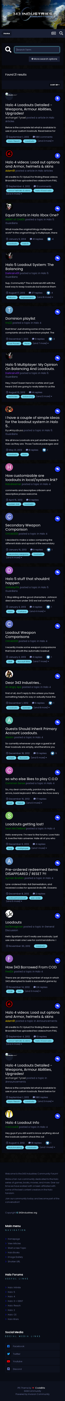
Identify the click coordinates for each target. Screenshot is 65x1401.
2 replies (40, 893)
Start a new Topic (17, 1247)
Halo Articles (45, 170)
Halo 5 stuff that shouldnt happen (27, 580)
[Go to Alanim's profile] (9, 720)
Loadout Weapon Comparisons (20, 634)
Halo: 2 (11, 1310)
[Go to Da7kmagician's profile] (9, 914)
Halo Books (14, 1252)
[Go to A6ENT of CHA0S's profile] (9, 206)
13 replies (41, 753)
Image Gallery (15, 1257)
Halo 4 (37, 323)
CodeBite (40, 1387)
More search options (45, 59)
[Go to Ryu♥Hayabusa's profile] (9, 409)
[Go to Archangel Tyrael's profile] (9, 96)
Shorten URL (14, 1261)
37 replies (36, 292)
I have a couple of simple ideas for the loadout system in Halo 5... (32, 421)
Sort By (54, 85)
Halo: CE (12, 1314)
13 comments (43, 186)
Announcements (47, 1021)
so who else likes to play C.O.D (31, 778)
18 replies (36, 1143)
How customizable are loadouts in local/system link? (31, 477)
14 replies (36, 392)
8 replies (33, 450)
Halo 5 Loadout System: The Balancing (29, 266)
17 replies (41, 798)
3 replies (39, 339)
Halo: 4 (11, 1296)
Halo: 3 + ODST (15, 1301)
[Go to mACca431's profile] (9, 1114)
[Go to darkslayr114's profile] (9, 570)
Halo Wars (13, 1319)
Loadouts (13, 922)
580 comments (44, 137)
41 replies (37, 239)
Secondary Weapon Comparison (22, 527)
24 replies (41, 987)
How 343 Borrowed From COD (31, 967)
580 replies (41, 1097)
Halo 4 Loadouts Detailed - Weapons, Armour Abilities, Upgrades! (28, 109)
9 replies (38, 549)
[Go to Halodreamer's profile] (9, 467)
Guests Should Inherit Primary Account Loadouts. (31, 730)
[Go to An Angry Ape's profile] (9, 674)
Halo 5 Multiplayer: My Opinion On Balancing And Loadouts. (31, 366)
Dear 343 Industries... (23, 682)
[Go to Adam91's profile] (9, 153)
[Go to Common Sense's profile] (9, 770)
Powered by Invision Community (33, 1394)
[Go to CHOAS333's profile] (9, 516)
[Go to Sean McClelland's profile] (9, 815)
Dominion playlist (20, 318)
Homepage (14, 1238)
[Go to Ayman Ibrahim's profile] (9, 861)
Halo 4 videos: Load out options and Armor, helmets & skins (32, 164)
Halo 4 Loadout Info (22, 1122)
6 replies (39, 703)
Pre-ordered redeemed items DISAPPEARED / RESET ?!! (31, 871)
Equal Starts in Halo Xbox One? (32, 215)
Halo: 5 (11, 1292)
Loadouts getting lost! (24, 824)
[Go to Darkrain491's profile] (9, 256)
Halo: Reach (14, 1305)
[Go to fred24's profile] (9, 958)
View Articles (14, 1243)
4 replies (37, 607)
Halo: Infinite (14, 1287)
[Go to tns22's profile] (9, 310)
